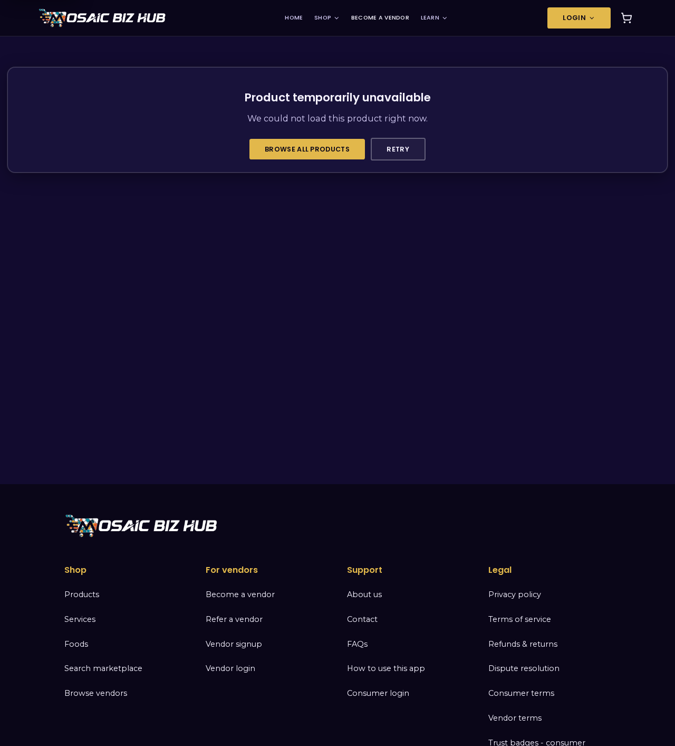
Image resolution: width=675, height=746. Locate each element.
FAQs (357, 644)
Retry (398, 149)
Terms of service (519, 619)
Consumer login (378, 693)
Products (81, 594)
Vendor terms (515, 718)
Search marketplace (103, 668)
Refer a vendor (234, 619)
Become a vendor (240, 594)
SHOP (322, 18)
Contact (362, 619)
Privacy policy (514, 594)
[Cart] (626, 18)
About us (364, 594)
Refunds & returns (522, 644)
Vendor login (230, 668)
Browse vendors (95, 693)
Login (574, 17)
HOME (294, 18)
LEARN (430, 18)
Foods (76, 644)
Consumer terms (521, 693)
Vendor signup (234, 644)
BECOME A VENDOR (380, 18)
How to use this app (386, 668)
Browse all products (307, 149)
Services (79, 619)
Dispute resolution (524, 668)
